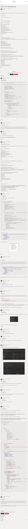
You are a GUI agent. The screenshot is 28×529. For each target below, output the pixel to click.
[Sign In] (27, 1)
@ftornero (3, 144)
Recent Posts (2, 517)
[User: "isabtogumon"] (1, 9)
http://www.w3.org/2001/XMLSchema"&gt (8, 187)
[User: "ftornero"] (1, 78)
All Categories (2, 516)
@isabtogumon (4, 80)
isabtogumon (4, 8)
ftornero (4, 131)
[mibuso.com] (14, 1)
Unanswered (14, 519)
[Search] (25, 1)
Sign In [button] (12, 74)
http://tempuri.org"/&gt (12, 189)
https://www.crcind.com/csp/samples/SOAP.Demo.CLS (8, 137)
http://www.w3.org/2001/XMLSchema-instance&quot (11, 186)
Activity (1, 518)
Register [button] (16, 74)
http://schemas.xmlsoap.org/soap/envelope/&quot (19, 185)
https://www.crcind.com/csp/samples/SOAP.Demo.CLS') (17, 169)
